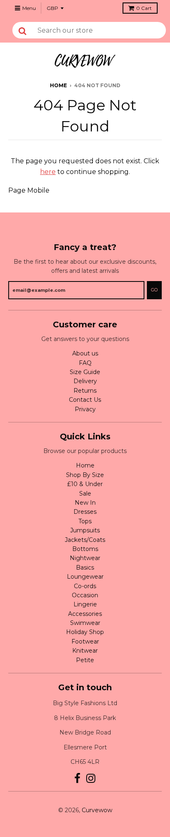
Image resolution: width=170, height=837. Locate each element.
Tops (85, 521)
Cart (144, 8)
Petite (85, 660)
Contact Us (85, 399)
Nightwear (85, 558)
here (48, 172)
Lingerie (85, 604)
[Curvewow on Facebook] (77, 778)
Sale (85, 493)
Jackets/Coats (85, 540)
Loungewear (85, 576)
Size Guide (85, 372)
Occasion (85, 595)
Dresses (85, 511)
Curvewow (97, 810)
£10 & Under (85, 484)
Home (58, 85)
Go (154, 290)
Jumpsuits (85, 530)
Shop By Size (85, 475)
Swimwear (85, 623)
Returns (85, 390)
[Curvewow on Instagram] (91, 778)
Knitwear (85, 650)
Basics (85, 567)
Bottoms (85, 549)
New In (85, 502)
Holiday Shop (85, 632)
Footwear (85, 641)
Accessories (85, 614)
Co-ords (85, 586)
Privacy (85, 409)
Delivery (85, 381)
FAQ (85, 363)
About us (85, 353)
